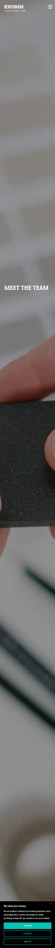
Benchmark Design (16, 7)
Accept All (28, 926)
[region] (27, 924)
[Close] (52, 903)
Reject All (27, 941)
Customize (27, 934)
